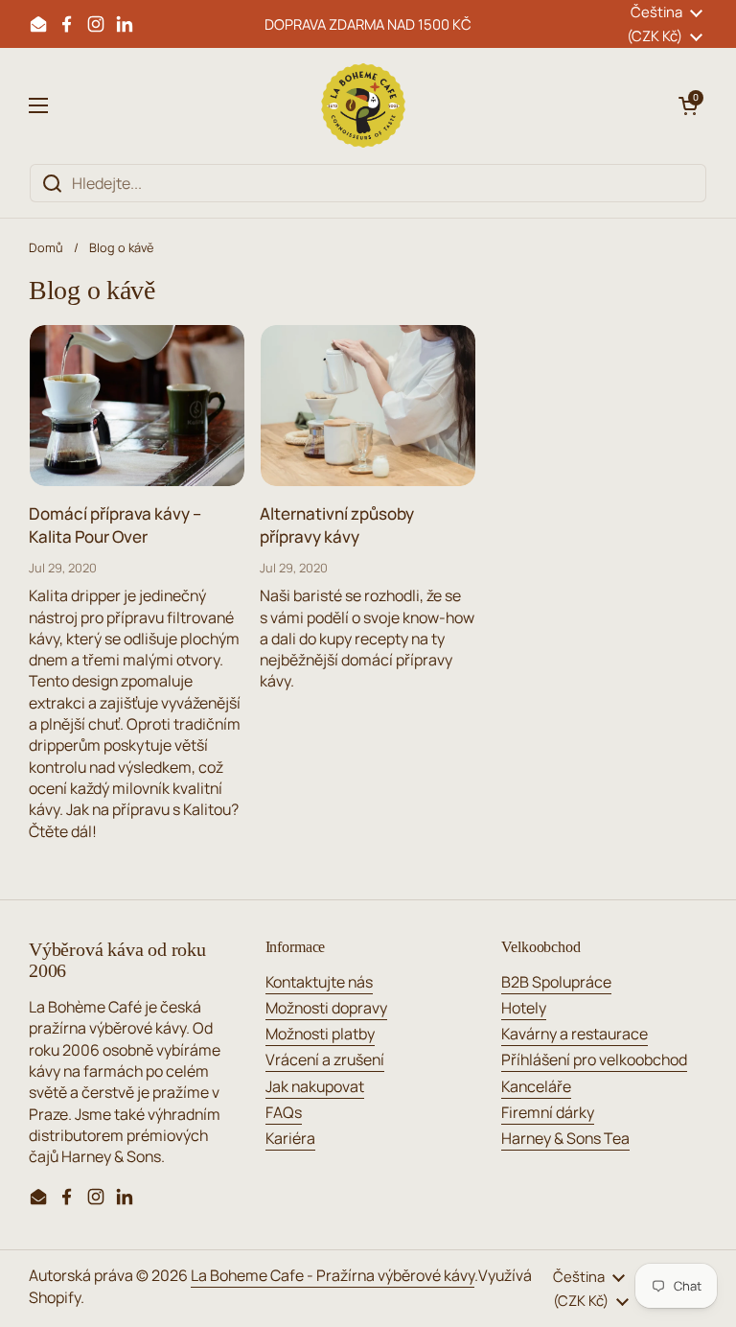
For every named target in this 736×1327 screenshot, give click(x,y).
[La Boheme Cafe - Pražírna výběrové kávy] (363, 105)
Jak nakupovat (314, 1086)
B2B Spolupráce (556, 981)
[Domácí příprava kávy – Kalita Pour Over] (137, 405)
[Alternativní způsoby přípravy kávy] (368, 405)
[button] (688, 105)
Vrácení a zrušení (324, 1059)
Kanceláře (536, 1086)
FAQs (283, 1112)
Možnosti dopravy (326, 1007)
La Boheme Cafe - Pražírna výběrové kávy (332, 1275)
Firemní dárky (547, 1112)
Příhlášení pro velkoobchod (594, 1059)
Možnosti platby (320, 1033)
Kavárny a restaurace (574, 1033)
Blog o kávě (121, 247)
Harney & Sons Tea (565, 1138)
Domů (46, 247)
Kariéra (290, 1138)
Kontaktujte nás (319, 981)
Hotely (523, 1007)
